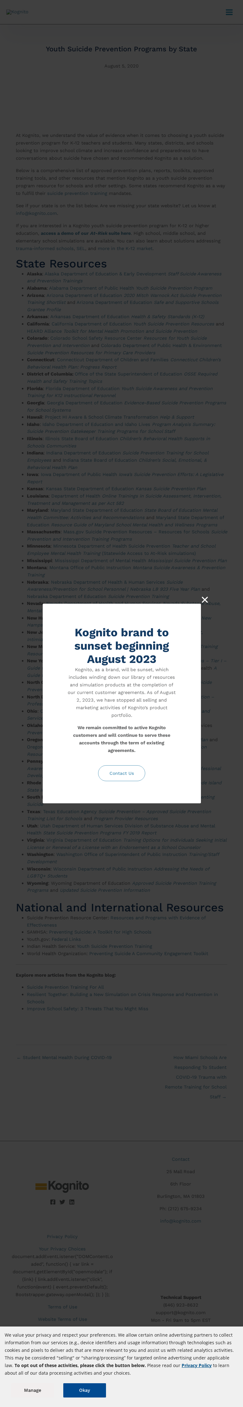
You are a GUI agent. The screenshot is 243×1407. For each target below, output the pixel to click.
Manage (32, 1390)
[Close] (205, 600)
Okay (84, 1390)
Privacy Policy (197, 1365)
